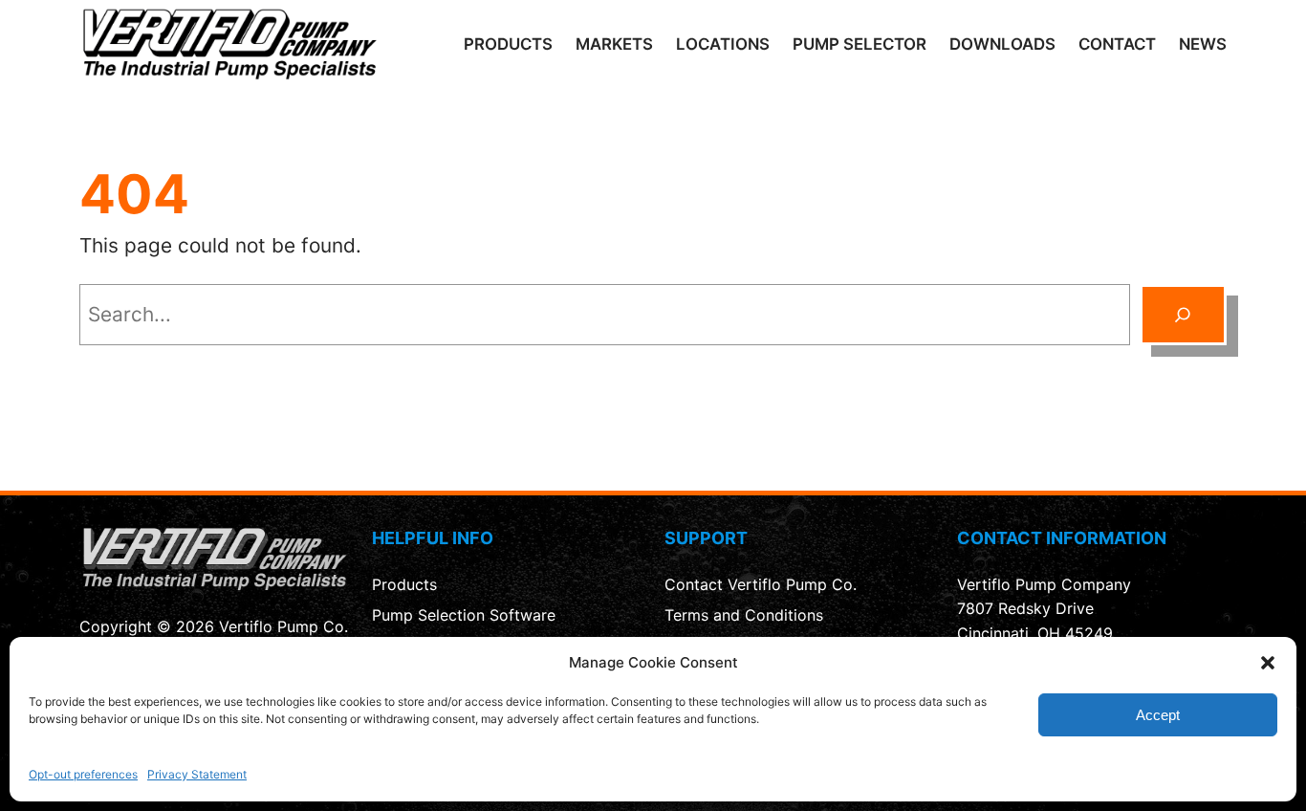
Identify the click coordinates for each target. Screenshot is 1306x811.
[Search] (1183, 314)
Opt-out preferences (83, 774)
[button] (1267, 662)
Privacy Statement (197, 774)
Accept (1158, 714)
